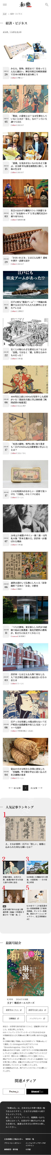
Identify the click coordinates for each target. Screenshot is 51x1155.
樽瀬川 (20, 589)
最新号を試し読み (35, 1010)
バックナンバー (36, 1018)
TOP (4, 14)
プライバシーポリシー (12, 1143)
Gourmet (14, 636)
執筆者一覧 (30, 1139)
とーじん (21, 497)
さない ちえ (22, 453)
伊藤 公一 (21, 78)
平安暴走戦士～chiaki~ (25, 731)
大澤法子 (21, 311)
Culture (13, 78)
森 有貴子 (22, 636)
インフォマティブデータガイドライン (36, 1144)
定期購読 (12, 1018)
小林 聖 (20, 358)
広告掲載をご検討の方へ (13, 1139)
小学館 (28, 1149)
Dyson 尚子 (22, 406)
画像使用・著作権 (11, 1149)
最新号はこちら (12, 1010)
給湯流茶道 (21, 220)
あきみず (21, 125)
